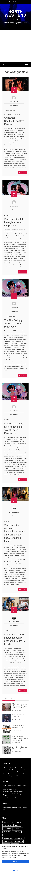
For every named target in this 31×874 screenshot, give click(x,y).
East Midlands (16, 822)
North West (8, 835)
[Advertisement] (15, 46)
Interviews (8, 215)
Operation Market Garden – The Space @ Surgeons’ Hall (20, 738)
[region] (15, 859)
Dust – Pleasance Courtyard (9, 789)
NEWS (7, 419)
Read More (22, 172)
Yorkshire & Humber (10, 110)
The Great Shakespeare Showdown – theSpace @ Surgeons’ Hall (20, 706)
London (18, 828)
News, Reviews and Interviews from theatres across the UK (15, 23)
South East (7, 841)
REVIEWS (7, 838)
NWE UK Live (21, 835)
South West (19, 841)
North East (17, 831)
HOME (17, 825)
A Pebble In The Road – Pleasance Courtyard (14, 797)
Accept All (15, 861)
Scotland (19, 838)
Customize (15, 866)
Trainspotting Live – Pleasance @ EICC (12, 791)
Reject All (15, 870)
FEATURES (7, 825)
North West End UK (15, 15)
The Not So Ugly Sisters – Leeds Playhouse (13, 323)
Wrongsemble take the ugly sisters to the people (14, 222)
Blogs (6, 822)
